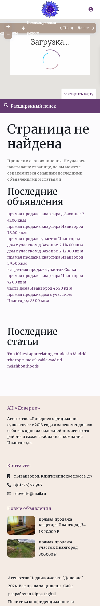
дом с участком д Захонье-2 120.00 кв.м (45, 251)
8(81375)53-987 (27, 485)
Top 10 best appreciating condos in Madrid (46, 353)
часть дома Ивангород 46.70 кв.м (39, 288)
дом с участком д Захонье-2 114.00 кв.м (45, 245)
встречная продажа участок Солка (41, 269)
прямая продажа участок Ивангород (43, 238)
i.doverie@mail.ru (29, 493)
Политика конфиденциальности (41, 601)
